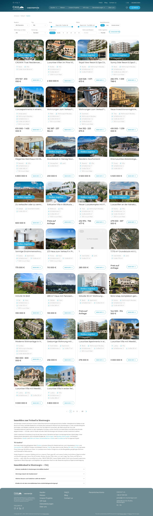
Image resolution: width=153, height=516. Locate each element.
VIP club (85, 7)
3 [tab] (30, 155)
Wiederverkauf (115, 25)
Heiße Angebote (103, 30)
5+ (79, 32)
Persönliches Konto (96, 492)
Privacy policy (46, 513)
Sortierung (34, 30)
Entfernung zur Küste (20, 30)
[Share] (37, 42)
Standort (16, 22)
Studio (58, 32)
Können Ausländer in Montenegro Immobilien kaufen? (32, 469)
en (119, 2)
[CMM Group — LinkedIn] (17, 3)
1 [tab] (27, 59)
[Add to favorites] (40, 42)
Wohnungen (50, 436)
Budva (39, 445)
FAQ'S (100, 2)
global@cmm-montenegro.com (127, 498)
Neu (107, 25)
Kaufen (53, 7)
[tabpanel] (29, 50)
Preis (50, 22)
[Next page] (86, 411)
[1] (92, 239)
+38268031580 (135, 2)
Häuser (24, 438)
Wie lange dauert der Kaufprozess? (26, 474)
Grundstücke (61, 438)
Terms (130, 513)
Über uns (111, 7)
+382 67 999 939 (122, 495)
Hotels (52, 438)
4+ (75, 32)
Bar (69, 447)
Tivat (49, 447)
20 (82, 411)
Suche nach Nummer (88, 30)
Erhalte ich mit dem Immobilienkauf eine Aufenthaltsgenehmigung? (36, 483)
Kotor (77, 445)
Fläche (78, 22)
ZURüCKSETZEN (115, 32)
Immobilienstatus (104, 22)
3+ (71, 32)
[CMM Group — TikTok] (15, 3)
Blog (105, 2)
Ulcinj (75, 447)
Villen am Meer (34, 438)
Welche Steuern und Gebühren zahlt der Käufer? (30, 478)
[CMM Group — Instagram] (13, 3)
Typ (33, 22)
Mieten (62, 7)
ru (116, 2)
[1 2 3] (29, 50)
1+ (63, 32)
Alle (103, 25)
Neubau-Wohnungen (63, 436)
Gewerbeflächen (45, 438)
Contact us (68, 498)
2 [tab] (60, 155)
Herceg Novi (18, 447)
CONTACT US (121, 492)
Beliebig (52, 32)
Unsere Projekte (74, 7)
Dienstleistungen (97, 7)
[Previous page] (67, 411)
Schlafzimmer (52, 30)
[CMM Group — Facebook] (19, 3)
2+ (67, 32)
